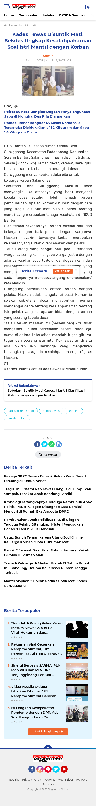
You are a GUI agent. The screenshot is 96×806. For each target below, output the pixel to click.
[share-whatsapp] (51, 444)
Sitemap (48, 784)
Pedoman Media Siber (58, 779)
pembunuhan (17, 418)
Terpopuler (28, 15)
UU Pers (81, 779)
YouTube (67, 775)
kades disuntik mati (21, 410)
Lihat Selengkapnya (47, 731)
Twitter (58, 775)
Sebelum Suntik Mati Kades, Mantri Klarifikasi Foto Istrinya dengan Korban (46, 392)
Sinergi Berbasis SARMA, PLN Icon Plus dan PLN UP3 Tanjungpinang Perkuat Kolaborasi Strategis (36, 670)
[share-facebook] (37, 444)
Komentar (50, 454)
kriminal (73, 410)
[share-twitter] (44, 444)
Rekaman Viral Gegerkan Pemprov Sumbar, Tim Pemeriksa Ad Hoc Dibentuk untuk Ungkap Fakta (35, 649)
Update (64, 271)
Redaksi (14, 779)
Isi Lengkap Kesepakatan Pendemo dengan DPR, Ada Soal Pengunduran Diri (35, 712)
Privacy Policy (31, 779)
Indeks (48, 15)
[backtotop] (48, 749)
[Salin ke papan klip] (59, 444)
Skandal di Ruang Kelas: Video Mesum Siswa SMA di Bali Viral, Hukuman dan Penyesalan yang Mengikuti (37, 628)
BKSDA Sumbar (72, 15)
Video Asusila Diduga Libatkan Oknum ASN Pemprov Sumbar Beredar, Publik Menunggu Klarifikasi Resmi (35, 691)
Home (9, 15)
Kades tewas (51, 410)
